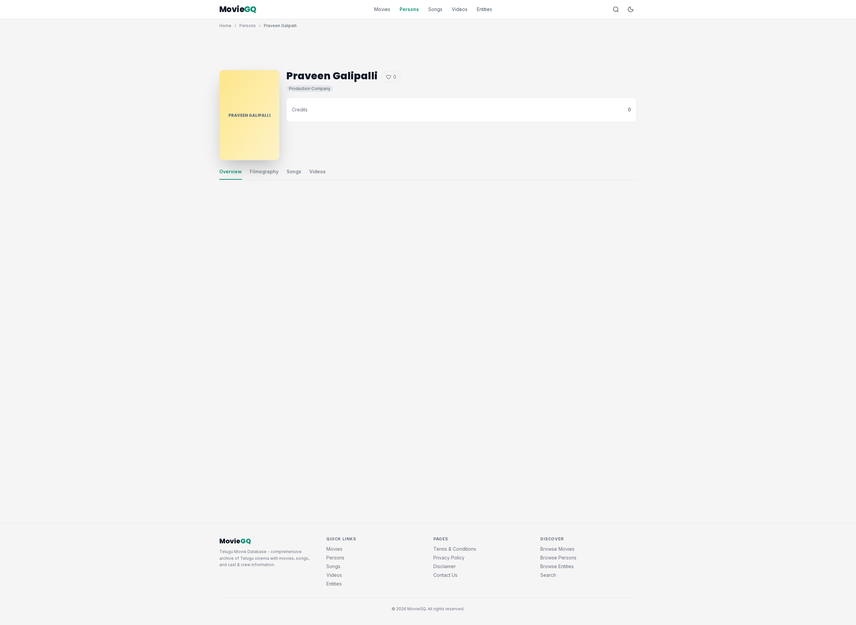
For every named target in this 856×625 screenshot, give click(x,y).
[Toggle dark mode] (631, 9)
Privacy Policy (448, 557)
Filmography (264, 171)
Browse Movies (557, 549)
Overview (230, 171)
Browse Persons (558, 557)
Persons (409, 9)
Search (548, 575)
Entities (484, 9)
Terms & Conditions (454, 549)
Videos (459, 9)
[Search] (616, 9)
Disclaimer (444, 566)
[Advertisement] (428, 47)
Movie (237, 9)
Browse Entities (557, 566)
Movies (382, 9)
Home (225, 25)
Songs (435, 9)
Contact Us (445, 575)
